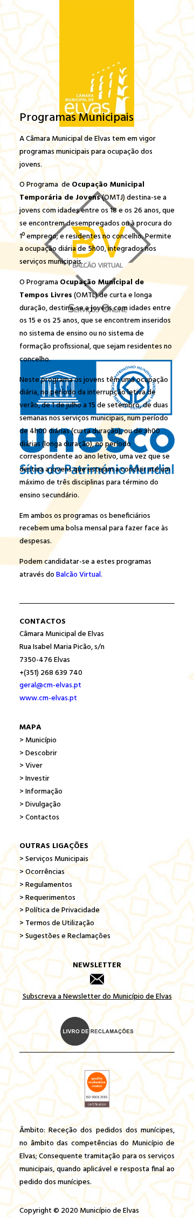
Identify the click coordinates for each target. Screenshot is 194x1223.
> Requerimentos (47, 898)
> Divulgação (40, 804)
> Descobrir (38, 753)
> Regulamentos (45, 885)
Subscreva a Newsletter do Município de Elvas (97, 996)
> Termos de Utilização (56, 923)
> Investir (34, 779)
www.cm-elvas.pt (48, 698)
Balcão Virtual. (79, 575)
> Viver (31, 766)
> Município (38, 740)
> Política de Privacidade (59, 910)
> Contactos (39, 817)
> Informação (41, 791)
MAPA (30, 727)
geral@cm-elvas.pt (50, 685)
